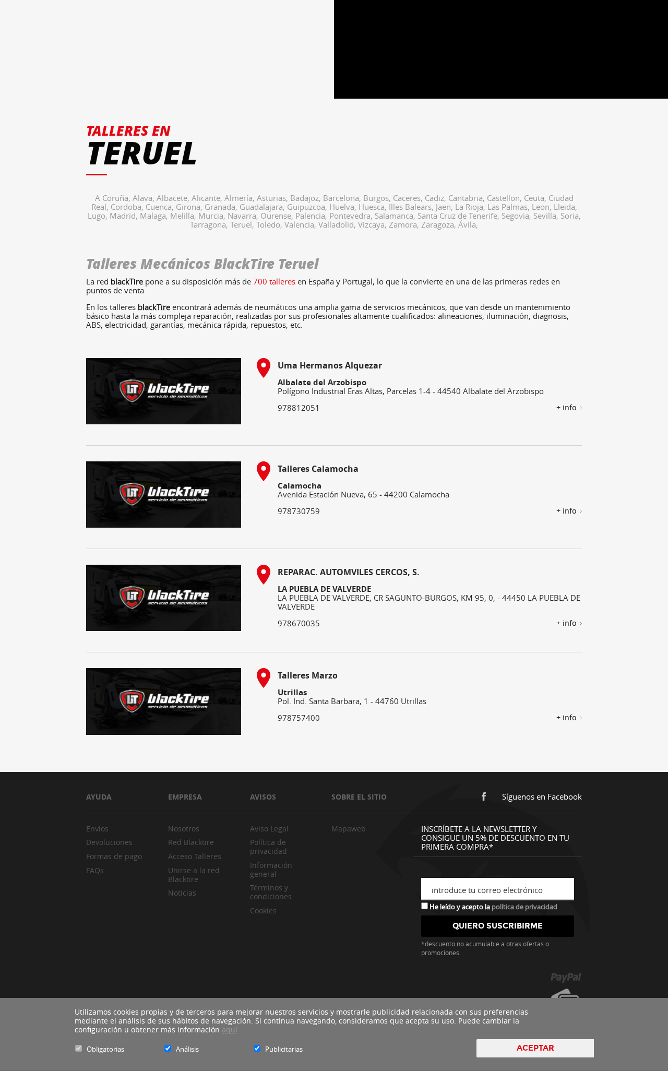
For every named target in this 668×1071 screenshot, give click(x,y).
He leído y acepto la (492, 906)
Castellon (505, 198)
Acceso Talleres (194, 856)
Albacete (174, 198)
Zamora (405, 224)
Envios (97, 829)
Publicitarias (284, 1049)
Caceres (409, 198)
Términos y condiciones (271, 892)
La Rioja (471, 206)
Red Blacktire (191, 842)
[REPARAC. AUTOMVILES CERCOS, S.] (163, 598)
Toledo (270, 224)
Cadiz (436, 198)
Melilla (184, 215)
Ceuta (536, 198)
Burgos (378, 198)
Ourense (277, 215)
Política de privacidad (268, 846)
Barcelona (343, 198)
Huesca (374, 206)
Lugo (99, 215)
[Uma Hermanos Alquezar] (163, 391)
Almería (240, 198)
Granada (222, 206)
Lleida (565, 206)
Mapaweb (348, 829)
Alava (145, 198)
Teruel (243, 224)
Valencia (301, 224)
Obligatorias (105, 1049)
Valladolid (338, 224)
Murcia (213, 215)
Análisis (187, 1049)
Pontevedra (352, 215)
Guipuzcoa (308, 206)
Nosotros (183, 829)
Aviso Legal (269, 829)
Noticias (182, 893)
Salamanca (396, 215)
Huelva (344, 206)
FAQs (95, 870)
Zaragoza (439, 224)
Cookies (263, 910)
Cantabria (467, 198)
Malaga (155, 215)
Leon (543, 206)
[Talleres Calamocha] (163, 494)
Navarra (244, 215)
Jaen (445, 206)
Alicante (208, 198)
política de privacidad (524, 906)
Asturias (273, 198)
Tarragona (210, 224)
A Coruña (114, 198)
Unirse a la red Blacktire (194, 874)
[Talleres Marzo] (163, 701)
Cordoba (128, 206)
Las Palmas (509, 206)
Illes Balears (412, 206)
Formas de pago (114, 856)
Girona (190, 206)
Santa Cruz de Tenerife (460, 215)
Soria (570, 215)
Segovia (517, 215)
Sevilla (546, 215)
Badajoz (306, 198)
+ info (566, 407)
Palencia (312, 215)
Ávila (468, 224)
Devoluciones (109, 842)
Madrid (125, 215)
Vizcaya (373, 224)
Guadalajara (263, 206)
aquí (229, 1029)
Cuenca (161, 206)
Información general (271, 869)
